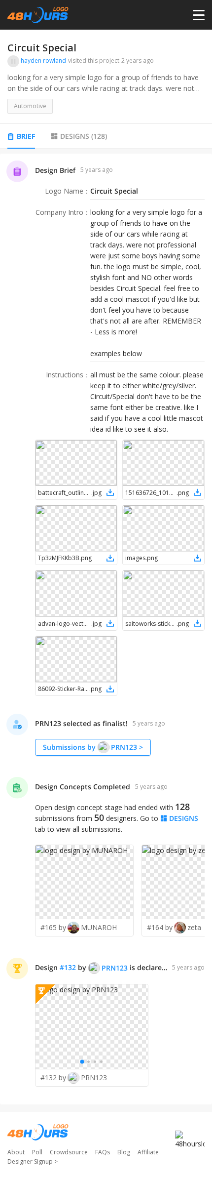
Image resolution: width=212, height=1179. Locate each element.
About (16, 1152)
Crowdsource (69, 1152)
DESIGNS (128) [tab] (83, 136)
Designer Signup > (32, 1161)
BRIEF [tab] (26, 136)
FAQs (102, 1152)
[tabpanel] (106, 629)
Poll (37, 1152)
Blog (123, 1152)
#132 (68, 967)
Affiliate (148, 1152)
